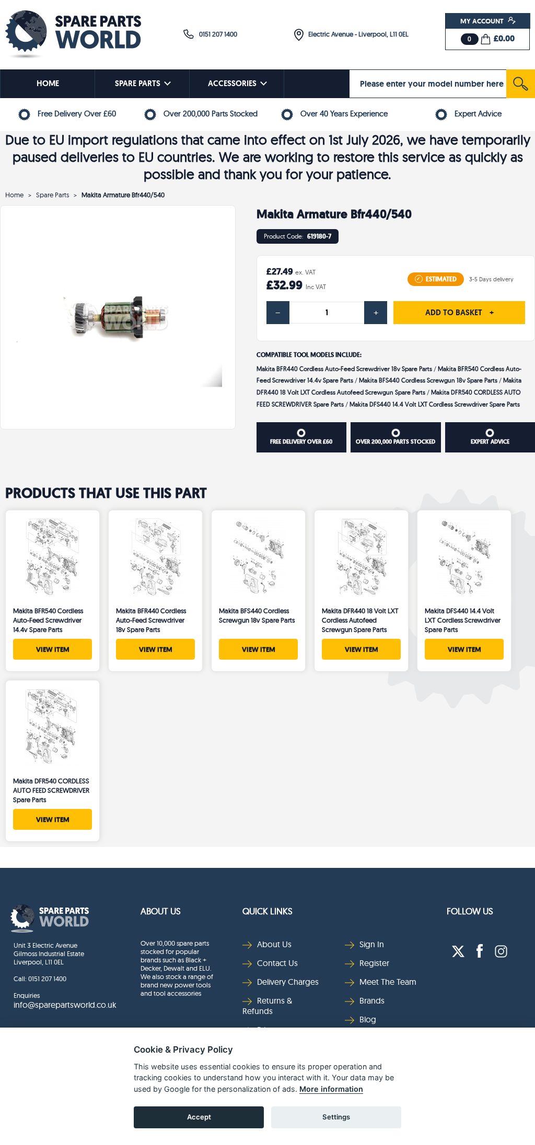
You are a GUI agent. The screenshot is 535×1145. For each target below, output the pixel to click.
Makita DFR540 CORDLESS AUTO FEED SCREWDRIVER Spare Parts (51, 790)
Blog (367, 1019)
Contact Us (277, 963)
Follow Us (470, 910)
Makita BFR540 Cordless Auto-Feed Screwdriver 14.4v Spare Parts (48, 620)
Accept (199, 1117)
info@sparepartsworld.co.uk (65, 1004)
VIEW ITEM (52, 649)
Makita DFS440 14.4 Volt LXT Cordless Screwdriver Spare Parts (435, 404)
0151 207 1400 (215, 34)
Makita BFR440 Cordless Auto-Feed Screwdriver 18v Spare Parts (344, 369)
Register (374, 963)
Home (14, 194)
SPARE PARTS (137, 83)
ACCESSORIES (232, 83)
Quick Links (267, 910)
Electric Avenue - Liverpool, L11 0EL (356, 34)
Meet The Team (387, 981)
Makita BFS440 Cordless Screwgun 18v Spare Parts (428, 380)
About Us (161, 910)
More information (331, 1088)
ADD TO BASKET (459, 312)
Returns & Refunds (267, 1005)
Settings (336, 1117)
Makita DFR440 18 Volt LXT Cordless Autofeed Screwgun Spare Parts (360, 620)
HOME (48, 83)
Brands (372, 1000)
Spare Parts (52, 194)
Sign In (371, 944)
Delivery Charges (288, 981)
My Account (482, 21)
